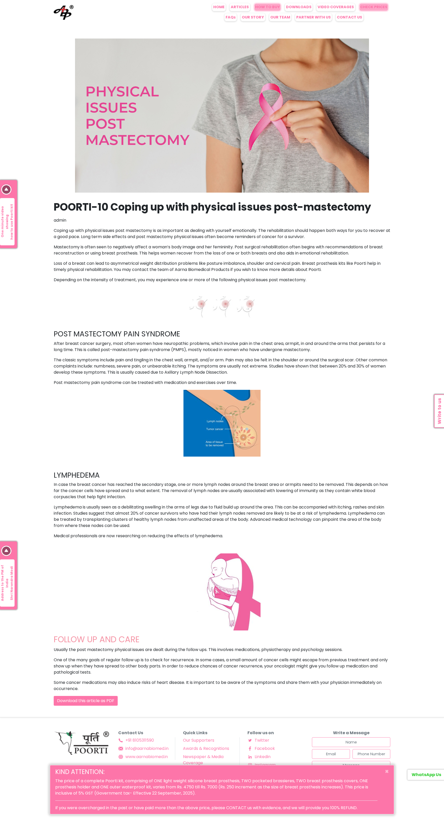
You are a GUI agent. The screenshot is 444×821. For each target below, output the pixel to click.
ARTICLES (240, 7)
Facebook (265, 748)
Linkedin (263, 757)
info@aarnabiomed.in (147, 748)
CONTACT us (239, 808)
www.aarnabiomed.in (146, 757)
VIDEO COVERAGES (336, 7)
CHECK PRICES (373, 7)
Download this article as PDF (85, 701)
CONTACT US (349, 17)
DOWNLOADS (298, 7)
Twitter (262, 740)
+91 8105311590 (139, 740)
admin (60, 220)
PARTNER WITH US (313, 17)
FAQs (231, 17)
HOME (219, 7)
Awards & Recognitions (206, 748)
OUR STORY (253, 17)
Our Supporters (198, 740)
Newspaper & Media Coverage (203, 760)
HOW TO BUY (267, 7)
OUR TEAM (280, 17)
